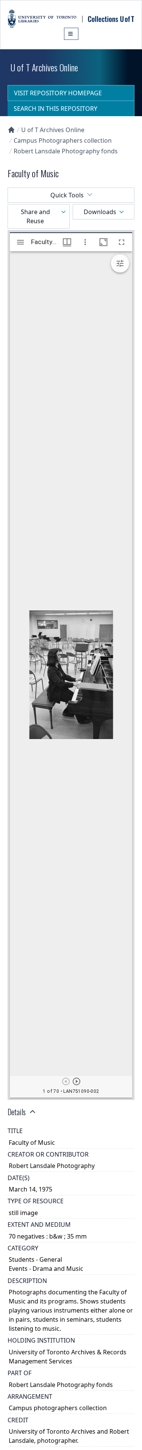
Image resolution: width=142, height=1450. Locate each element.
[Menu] (71, 34)
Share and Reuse (35, 216)
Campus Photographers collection (63, 140)
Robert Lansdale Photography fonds (66, 151)
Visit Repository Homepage (58, 93)
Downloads (100, 212)
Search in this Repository (55, 108)
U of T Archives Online (52, 130)
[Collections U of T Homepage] (11, 130)
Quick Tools (67, 195)
